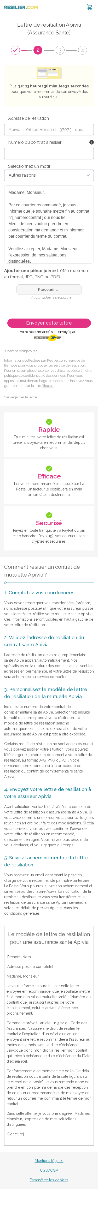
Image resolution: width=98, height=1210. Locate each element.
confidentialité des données (44, 376)
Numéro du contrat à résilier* (35, 142)
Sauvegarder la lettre (20, 397)
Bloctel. (48, 386)
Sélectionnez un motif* (30, 166)
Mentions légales (49, 1161)
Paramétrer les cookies (49, 1180)
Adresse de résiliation (28, 118)
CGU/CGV (49, 1170)
